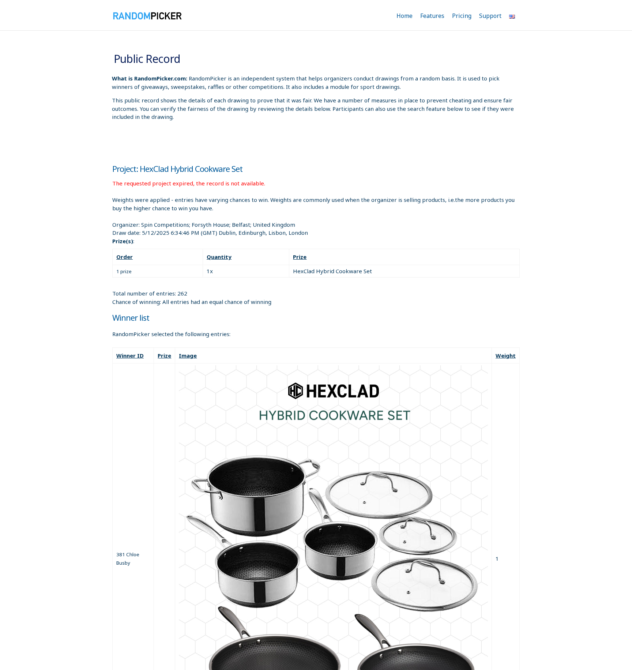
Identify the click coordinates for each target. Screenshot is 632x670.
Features (432, 16)
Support (490, 16)
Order (124, 256)
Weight (506, 355)
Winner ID (130, 355)
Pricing (461, 16)
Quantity (219, 256)
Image (188, 355)
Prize (299, 256)
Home (404, 16)
